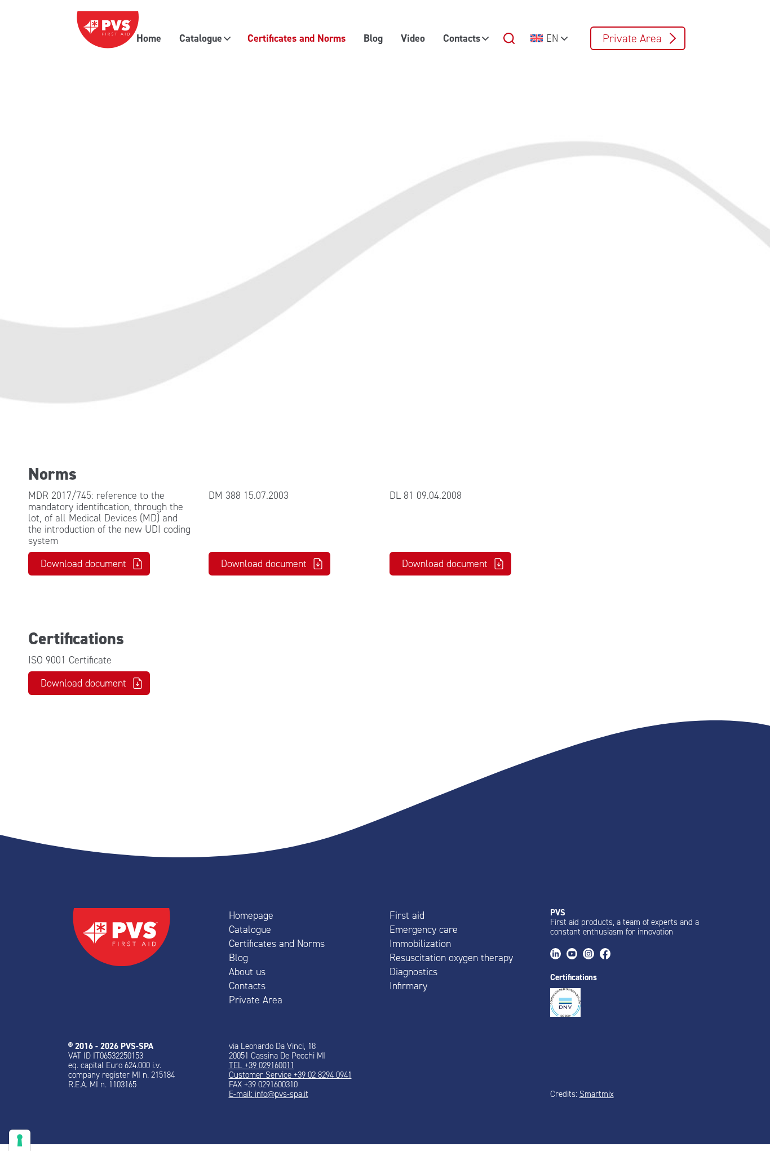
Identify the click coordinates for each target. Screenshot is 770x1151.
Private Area (632, 38)
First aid (407, 915)
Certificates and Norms (296, 38)
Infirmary (408, 986)
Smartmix (596, 1094)
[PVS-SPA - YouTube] (575, 954)
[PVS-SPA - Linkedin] (558, 954)
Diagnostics (413, 972)
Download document (83, 563)
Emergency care (424, 929)
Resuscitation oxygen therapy (451, 957)
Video (413, 38)
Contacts (461, 38)
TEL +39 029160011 (261, 1065)
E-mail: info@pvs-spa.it (268, 1094)
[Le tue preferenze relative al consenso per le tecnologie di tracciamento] (19, 1140)
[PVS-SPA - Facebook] (608, 954)
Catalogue (200, 38)
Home (148, 38)
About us (247, 972)
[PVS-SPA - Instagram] (591, 954)
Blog (373, 38)
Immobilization (420, 943)
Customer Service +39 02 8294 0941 (290, 1075)
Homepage (251, 915)
